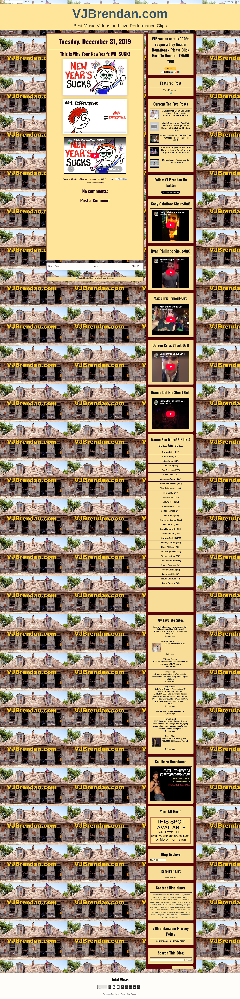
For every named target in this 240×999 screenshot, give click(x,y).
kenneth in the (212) (170, 641)
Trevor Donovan (168, 579)
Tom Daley (168, 493)
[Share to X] (121, 179)
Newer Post (53, 266)
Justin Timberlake (168, 484)
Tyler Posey (168, 515)
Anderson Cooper (168, 520)
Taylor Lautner (168, 556)
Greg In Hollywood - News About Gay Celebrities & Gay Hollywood (170, 628)
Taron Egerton (169, 583)
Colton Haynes (168, 511)
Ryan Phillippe (168, 547)
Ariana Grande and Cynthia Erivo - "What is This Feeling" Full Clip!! (176, 137)
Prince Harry (168, 457)
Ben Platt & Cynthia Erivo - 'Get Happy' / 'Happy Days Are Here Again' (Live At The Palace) (175, 150)
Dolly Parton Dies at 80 (175, 644)
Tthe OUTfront (170, 659)
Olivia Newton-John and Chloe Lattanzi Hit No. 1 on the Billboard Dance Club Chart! (176, 113)
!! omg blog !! (170, 719)
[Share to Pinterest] (126, 179)
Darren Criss (168, 452)
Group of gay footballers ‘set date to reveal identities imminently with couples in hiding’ (170, 676)
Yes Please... (170, 90)
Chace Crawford (168, 565)
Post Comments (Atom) (100, 273)
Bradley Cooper (168, 543)
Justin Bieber (168, 506)
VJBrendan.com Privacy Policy (170, 941)
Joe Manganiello (168, 552)
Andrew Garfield (168, 538)
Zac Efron (168, 466)
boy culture (170, 687)
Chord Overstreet (168, 488)
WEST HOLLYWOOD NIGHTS (170, 711)
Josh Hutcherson (168, 561)
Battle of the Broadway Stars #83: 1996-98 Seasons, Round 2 (175, 741)
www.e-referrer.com (170, 877)
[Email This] (116, 179)
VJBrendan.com (120, 14)
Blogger (133, 994)
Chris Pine (168, 475)
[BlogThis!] (119, 179)
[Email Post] (112, 179)
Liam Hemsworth (168, 529)
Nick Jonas (168, 461)
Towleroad (170, 672)
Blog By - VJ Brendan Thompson (84, 179)
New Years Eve (98, 183)
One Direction (168, 470)
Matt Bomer (168, 497)
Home (95, 266)
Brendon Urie (168, 574)
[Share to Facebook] (123, 179)
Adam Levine (168, 533)
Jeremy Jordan (169, 570)
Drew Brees (168, 502)
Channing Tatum (168, 479)
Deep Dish (170, 736)
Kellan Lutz (168, 524)
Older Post (137, 266)
